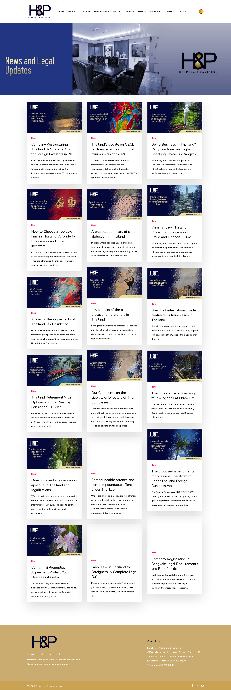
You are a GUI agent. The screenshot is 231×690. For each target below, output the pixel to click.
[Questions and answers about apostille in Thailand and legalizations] (54, 478)
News (33, 138)
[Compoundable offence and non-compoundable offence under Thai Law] (114, 478)
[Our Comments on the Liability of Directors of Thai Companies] (114, 391)
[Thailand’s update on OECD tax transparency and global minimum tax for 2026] (114, 143)
